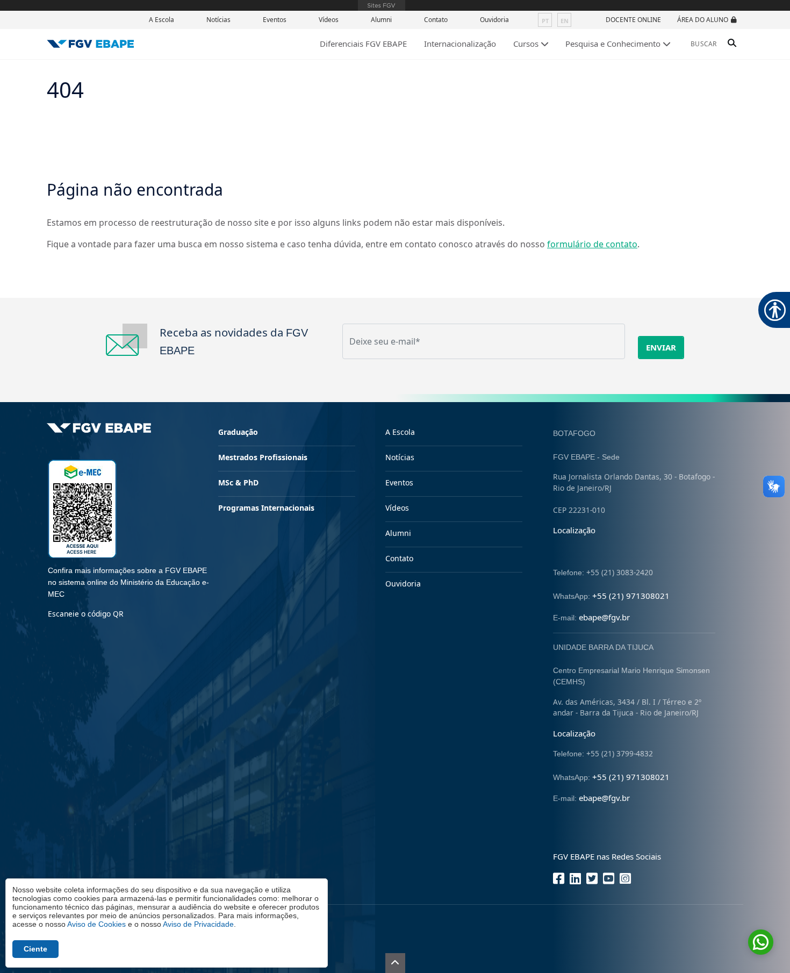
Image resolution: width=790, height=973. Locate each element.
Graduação (238, 432)
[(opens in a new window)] (82, 508)
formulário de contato (592, 244)
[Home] (90, 44)
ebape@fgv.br (604, 617)
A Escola (161, 19)
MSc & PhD (238, 482)
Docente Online (633, 19)
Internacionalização (460, 43)
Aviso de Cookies (96, 924)
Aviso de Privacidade (198, 924)
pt (545, 21)
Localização (574, 530)
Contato (436, 19)
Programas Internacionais (266, 508)
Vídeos (329, 19)
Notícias (218, 19)
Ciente (35, 949)
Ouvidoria (494, 19)
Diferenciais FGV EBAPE (363, 43)
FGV (382, 5)
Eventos (274, 19)
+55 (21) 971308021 (631, 595)
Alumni (381, 19)
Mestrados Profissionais (262, 457)
